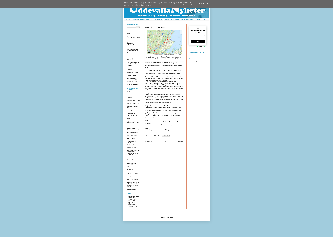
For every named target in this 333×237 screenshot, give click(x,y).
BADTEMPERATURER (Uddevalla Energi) (133, 197)
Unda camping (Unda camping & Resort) (133, 122)
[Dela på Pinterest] (169, 136)
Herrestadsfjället (153, 135)
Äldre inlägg (180, 141)
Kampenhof (132, 94)
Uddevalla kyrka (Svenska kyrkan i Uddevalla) (133, 141)
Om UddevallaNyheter (187, 19)
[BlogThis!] (164, 136)
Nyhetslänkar (158, 19)
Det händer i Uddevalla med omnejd (142, 19)
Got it (207, 4)
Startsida (127, 19)
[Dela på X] (166, 136)
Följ (204, 19)
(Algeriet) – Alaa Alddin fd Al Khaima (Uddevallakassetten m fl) (133, 102)
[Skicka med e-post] (162, 136)
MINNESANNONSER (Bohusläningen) (133, 200)
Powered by (193, 46)
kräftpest (159, 135)
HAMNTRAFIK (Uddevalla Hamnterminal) (131, 203)
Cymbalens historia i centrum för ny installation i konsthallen (133, 37)
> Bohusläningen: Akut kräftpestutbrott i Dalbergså (157, 130)
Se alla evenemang (131, 189)
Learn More (200, 4)
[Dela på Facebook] (167, 136)
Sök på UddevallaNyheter (172, 19)
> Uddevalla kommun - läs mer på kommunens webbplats (159, 125)
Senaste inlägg (148, 141)
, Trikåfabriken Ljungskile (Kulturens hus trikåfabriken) (133, 153)
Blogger (172, 217)
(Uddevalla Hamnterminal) (133, 128)
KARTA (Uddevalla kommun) (132, 207)
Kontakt (198, 19)
